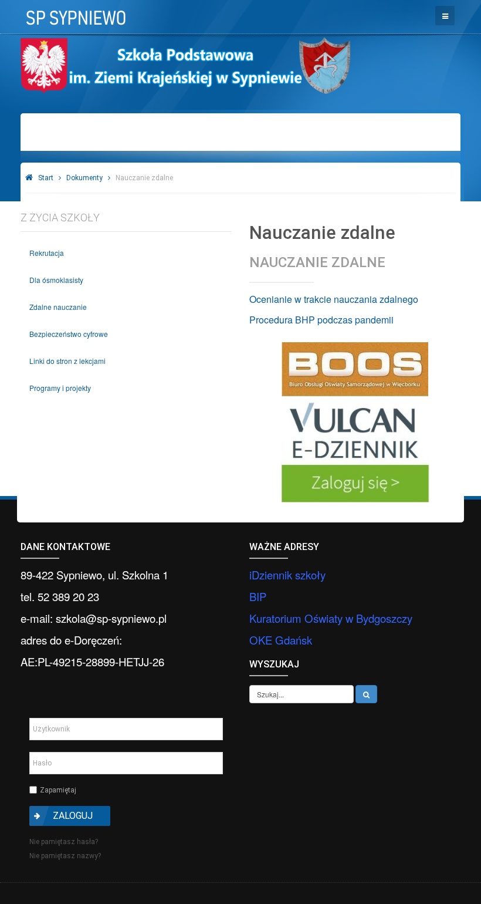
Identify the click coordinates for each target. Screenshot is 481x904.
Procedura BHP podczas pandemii (321, 319)
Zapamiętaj (58, 790)
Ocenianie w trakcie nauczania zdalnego (333, 299)
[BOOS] (354, 369)
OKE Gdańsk (280, 639)
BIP (257, 596)
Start (45, 178)
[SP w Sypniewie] (75, 14)
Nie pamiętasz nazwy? (65, 856)
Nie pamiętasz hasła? (63, 842)
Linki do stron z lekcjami (67, 361)
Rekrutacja (46, 253)
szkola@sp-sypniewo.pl (111, 618)
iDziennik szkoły (287, 574)
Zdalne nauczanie (58, 307)
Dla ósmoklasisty (56, 280)
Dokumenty (84, 178)
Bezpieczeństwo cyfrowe (68, 334)
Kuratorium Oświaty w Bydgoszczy (330, 618)
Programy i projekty (60, 388)
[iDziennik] (354, 452)
